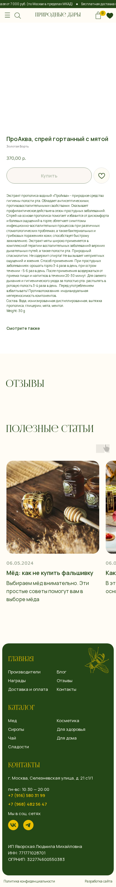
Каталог (21, 708)
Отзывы (64, 680)
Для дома (67, 738)
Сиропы (16, 729)
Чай (12, 738)
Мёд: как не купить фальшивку (49, 573)
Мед (12, 720)
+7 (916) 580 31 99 (26, 795)
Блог (61, 672)
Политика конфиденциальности (29, 881)
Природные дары (58, 15)
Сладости (18, 747)
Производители (24, 672)
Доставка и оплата (28, 689)
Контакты (24, 765)
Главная (21, 659)
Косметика (68, 720)
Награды (17, 680)
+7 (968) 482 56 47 (27, 804)
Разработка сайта (98, 881)
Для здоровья (71, 729)
